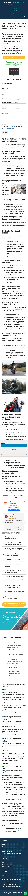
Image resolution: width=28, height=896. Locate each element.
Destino (17, 108)
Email (4, 94)
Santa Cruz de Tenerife (17, 654)
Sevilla (13, 649)
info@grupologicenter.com (9, 884)
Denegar (14, 449)
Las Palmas (14, 652)
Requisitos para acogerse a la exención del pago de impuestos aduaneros (15, 663)
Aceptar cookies (14, 445)
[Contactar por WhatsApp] (25, 893)
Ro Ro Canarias (12, 503)
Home (3, 844)
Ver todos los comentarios (14, 509)
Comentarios (5, 113)
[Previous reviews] (3, 522)
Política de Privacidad (8, 128)
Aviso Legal (13, 126)
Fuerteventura (15, 656)
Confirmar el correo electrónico (19, 99)
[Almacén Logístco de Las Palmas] (2, 706)
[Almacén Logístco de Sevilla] (2, 692)
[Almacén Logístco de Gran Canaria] (2, 716)
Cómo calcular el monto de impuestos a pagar (15, 673)
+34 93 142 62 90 (6, 882)
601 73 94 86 (14, 10)
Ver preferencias (14, 453)
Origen (4, 108)
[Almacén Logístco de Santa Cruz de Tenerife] (2, 729)
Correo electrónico (6, 98)
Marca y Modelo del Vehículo (10, 102)
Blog (3, 862)
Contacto (4, 871)
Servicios (4, 849)
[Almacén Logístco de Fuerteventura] (2, 753)
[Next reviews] (25, 522)
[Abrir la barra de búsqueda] (25, 17)
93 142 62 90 (14, 8)
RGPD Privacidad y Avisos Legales (11, 124)
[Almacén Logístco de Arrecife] (2, 766)
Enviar (5, 132)
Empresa (4, 847)
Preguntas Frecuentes (8, 851)
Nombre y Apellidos (7, 83)
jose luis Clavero (13, 514)
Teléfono (5, 88)
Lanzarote (14, 659)
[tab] (14, 537)
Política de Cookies (7, 864)
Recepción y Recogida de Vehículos (11, 853)
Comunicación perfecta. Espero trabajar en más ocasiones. (13, 521)
